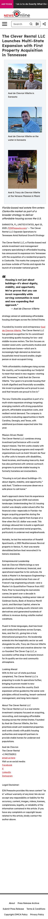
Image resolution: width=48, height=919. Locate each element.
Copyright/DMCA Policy (16, 914)
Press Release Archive (28, 903)
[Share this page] (44, 24)
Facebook (7, 765)
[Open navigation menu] (4, 24)
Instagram (7, 776)
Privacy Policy (37, 914)
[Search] (31, 24)
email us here (8, 758)
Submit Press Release (13, 909)
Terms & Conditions (35, 909)
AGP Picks (7, 4)
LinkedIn (6, 772)
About (12, 903)
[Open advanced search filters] (37, 24)
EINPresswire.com (17, 228)
